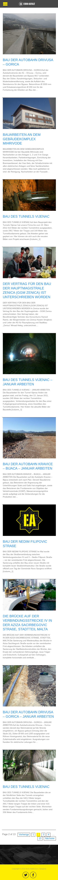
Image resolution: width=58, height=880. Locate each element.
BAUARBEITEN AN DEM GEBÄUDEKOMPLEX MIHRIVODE (22, 139)
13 (40, 838)
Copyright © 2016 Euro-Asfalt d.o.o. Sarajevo (29, 869)
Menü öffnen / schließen (5, 3)
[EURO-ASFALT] (26, 4)
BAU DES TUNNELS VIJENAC (26, 216)
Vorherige (24, 834)
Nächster (50, 838)
